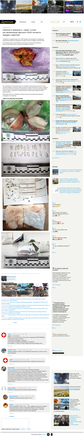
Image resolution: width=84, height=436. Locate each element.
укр (64, 21)
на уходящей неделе (68, 55)
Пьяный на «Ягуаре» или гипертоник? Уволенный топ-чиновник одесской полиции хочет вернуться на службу (24, 312)
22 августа (55, 138)
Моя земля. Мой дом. (62, 40)
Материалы (22, 21)
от (63, 61)
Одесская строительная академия (65, 151)
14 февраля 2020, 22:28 (22, 388)
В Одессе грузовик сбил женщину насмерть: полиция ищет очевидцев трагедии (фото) (24, 293)
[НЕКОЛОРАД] (3, 370)
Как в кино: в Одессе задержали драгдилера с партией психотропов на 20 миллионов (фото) (24, 302)
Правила (23, 429)
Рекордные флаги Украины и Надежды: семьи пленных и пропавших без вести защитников (64, 88)
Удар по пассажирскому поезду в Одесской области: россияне (63, 97)
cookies (44, 434)
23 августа (55, 47)
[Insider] (5, 407)
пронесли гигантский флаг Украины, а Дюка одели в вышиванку (63, 109)
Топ (42, 21)
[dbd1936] (3, 352)
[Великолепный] (5, 399)
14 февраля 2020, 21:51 (21, 368)
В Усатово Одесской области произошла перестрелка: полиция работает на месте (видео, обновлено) (24, 309)
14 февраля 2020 (6, 27)
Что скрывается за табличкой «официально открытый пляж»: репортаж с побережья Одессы (70, 171)
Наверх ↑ (15, 322)
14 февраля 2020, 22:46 (25, 396)
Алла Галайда (11, 388)
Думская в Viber (58, 351)
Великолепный (14, 396)
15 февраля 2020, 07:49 (20, 404)
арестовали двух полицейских (67, 66)
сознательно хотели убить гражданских (64, 99)
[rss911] (3, 337)
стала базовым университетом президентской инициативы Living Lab (66, 152)
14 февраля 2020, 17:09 (20, 359)
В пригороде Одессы (61, 114)
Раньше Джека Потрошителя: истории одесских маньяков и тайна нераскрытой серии (25, 315)
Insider (11, 404)
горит (57, 35)
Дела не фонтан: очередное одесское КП (66, 58)
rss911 (9, 334)
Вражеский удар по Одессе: (63, 33)
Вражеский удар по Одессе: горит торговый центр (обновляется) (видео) (7, 11)
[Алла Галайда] (3, 391)
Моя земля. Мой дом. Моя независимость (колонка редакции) (22, 11)
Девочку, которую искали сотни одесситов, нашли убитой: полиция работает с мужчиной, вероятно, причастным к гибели (25, 318)
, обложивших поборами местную (67, 67)
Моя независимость (73, 40)
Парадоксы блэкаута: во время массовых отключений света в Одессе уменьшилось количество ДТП (23, 299)
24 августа (55, 30)
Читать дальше (56, 284)
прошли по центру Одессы (62, 91)
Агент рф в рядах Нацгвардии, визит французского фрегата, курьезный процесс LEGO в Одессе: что (68, 52)
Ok (48, 434)
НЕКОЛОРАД (11, 368)
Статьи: (55, 167)
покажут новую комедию (69, 81)
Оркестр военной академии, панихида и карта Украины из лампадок (64, 143)
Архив (33, 21)
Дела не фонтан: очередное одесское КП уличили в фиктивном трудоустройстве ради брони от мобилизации (75, 420)
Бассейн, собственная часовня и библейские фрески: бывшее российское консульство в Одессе (64, 130)
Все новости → (56, 157)
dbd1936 (10, 350)
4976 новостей (10, 279)
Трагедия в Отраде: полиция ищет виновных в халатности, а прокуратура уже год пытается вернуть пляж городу (9, 293)
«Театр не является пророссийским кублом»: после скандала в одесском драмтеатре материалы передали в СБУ (69, 180)
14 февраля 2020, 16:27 (18, 334)
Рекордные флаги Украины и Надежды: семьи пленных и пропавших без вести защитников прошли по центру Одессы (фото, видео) (55, 10)
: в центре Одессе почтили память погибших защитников (64, 146)
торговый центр (62, 35)
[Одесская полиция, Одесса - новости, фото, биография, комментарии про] (4, 280)
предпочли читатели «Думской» (75, 409)
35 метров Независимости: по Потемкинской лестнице (64, 105)
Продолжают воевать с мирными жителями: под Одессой (62, 73)
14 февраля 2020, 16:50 (23, 350)
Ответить (10, 346)
